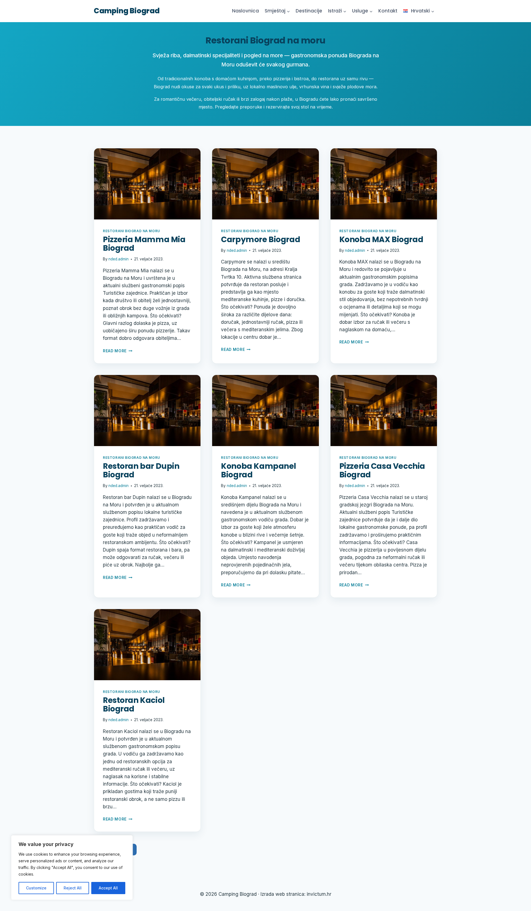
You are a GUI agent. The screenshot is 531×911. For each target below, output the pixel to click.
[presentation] (147, 183)
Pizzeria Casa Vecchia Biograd (382, 470)
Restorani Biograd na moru (131, 231)
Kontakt (387, 10)
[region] (72, 867)
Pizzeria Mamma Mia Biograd (144, 243)
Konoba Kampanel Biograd (258, 470)
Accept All (108, 888)
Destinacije (309, 10)
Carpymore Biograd (260, 239)
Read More (117, 351)
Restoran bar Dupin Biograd (141, 470)
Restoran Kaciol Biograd (134, 704)
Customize (36, 888)
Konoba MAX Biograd (381, 239)
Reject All (73, 888)
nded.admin (118, 259)
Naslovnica (245, 10)
